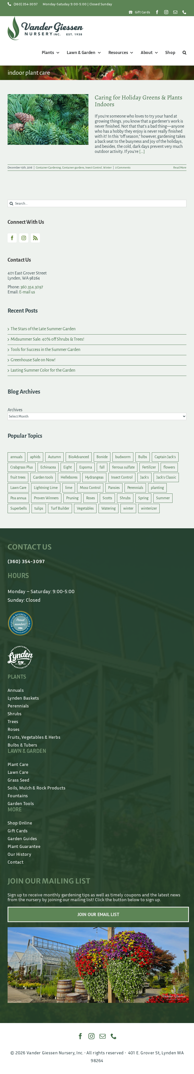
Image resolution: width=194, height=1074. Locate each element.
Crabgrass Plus (21, 467)
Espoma (85, 467)
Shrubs (125, 498)
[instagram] (166, 12)
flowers (169, 467)
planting (157, 488)
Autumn (54, 457)
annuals (16, 457)
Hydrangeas (94, 477)
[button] (183, 52)
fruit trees (18, 477)
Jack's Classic (166, 477)
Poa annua (18, 498)
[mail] (175, 12)
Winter (107, 167)
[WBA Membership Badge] (20, 613)
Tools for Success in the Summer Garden (45, 349)
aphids (35, 457)
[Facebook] (12, 237)
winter (128, 508)
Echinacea (48, 467)
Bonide (102, 457)
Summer (163, 498)
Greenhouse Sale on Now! (33, 360)
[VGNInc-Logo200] (45, 18)
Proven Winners (46, 498)
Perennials (135, 488)
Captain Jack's (165, 457)
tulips (38, 508)
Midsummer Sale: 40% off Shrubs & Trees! (47, 339)
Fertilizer (149, 467)
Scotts (107, 498)
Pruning (72, 498)
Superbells (18, 508)
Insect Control (93, 167)
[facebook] (157, 12)
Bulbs (142, 457)
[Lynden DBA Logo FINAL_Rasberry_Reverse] (20, 648)
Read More (179, 167)
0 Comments (122, 167)
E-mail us (27, 292)
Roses (90, 498)
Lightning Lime (46, 488)
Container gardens (73, 167)
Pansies (114, 488)
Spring (143, 498)
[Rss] (35, 237)
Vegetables (85, 508)
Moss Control (90, 488)
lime (68, 488)
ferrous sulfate (123, 467)
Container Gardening (48, 167)
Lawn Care (18, 488)
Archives (15, 410)
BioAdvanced (78, 457)
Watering (108, 508)
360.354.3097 (31, 287)
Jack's (144, 477)
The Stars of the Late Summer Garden (43, 329)
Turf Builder (60, 508)
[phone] (184, 12)
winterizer (149, 508)
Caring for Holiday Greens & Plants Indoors (138, 100)
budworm (123, 457)
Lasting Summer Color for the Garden (43, 370)
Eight (67, 467)
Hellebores (69, 477)
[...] (142, 151)
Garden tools (43, 477)
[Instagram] (23, 237)
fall (102, 467)
